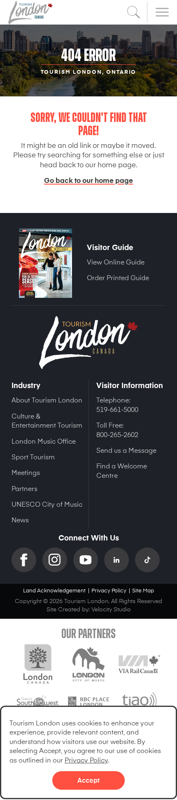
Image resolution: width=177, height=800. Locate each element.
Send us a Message (126, 449)
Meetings (26, 472)
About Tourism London (47, 399)
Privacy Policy (86, 759)
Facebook (27, 559)
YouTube (88, 559)
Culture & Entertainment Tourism (47, 420)
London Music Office (44, 440)
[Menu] (162, 12)
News (20, 519)
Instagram (57, 559)
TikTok (150, 559)
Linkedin (119, 559)
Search (134, 12)
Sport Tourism (33, 456)
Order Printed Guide (118, 277)
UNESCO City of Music (47, 503)
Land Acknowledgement (54, 590)
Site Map (143, 590)
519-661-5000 (117, 409)
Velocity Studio (111, 609)
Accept (88, 779)
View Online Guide (115, 261)
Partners (24, 488)
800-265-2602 (117, 434)
